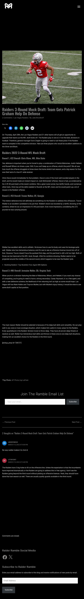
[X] (10, 557)
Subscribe (73, 402)
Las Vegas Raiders (21, 118)
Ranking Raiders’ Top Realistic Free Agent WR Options (25, 265)
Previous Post (8, 422)
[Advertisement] (42, 29)
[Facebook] (4, 557)
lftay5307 (12, 459)
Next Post (77, 422)
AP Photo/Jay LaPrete (20, 380)
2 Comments (7, 118)
